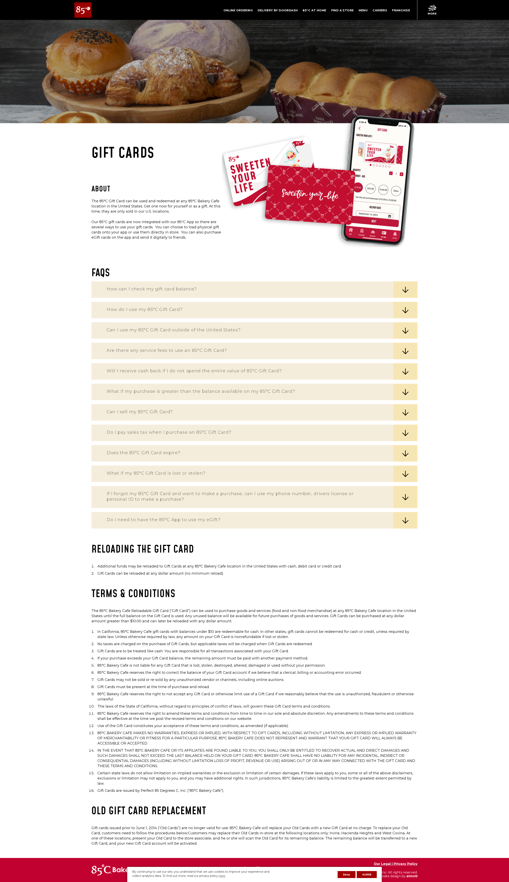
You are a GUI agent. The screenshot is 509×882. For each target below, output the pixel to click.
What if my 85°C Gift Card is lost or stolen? (156, 473)
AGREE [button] (366, 874)
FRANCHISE (401, 10)
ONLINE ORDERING (238, 10)
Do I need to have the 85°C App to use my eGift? (164, 519)
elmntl (412, 876)
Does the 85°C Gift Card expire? (143, 452)
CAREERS (380, 10)
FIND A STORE (342, 10)
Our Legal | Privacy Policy (396, 864)
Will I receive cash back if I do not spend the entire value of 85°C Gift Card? (194, 371)
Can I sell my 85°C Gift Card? (140, 411)
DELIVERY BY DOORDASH (278, 10)
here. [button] (222, 876)
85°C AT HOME (314, 10)
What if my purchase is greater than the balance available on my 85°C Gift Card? (201, 391)
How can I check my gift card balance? (152, 289)
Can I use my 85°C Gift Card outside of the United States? (174, 330)
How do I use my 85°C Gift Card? (145, 309)
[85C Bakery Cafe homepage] (82, 10)
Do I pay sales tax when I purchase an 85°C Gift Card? (169, 432)
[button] (432, 10)
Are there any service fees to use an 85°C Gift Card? (167, 350)
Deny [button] (346, 874)
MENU (363, 10)
